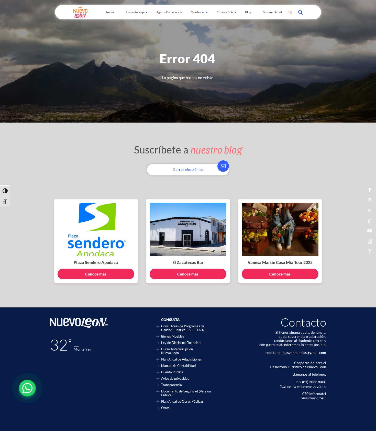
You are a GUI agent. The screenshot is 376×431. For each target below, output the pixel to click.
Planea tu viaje (135, 12)
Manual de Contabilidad (178, 366)
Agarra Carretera (167, 12)
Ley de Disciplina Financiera (181, 343)
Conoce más (95, 274)
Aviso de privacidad (175, 378)
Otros (165, 408)
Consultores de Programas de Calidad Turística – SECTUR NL (183, 328)
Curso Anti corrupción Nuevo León (177, 351)
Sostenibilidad (272, 12)
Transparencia (171, 385)
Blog (248, 12)
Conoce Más (225, 12)
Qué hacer (198, 12)
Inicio (110, 12)
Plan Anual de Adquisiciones (181, 359)
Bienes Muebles (172, 336)
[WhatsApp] (27, 388)
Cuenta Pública (172, 372)
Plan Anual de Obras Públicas (182, 401)
